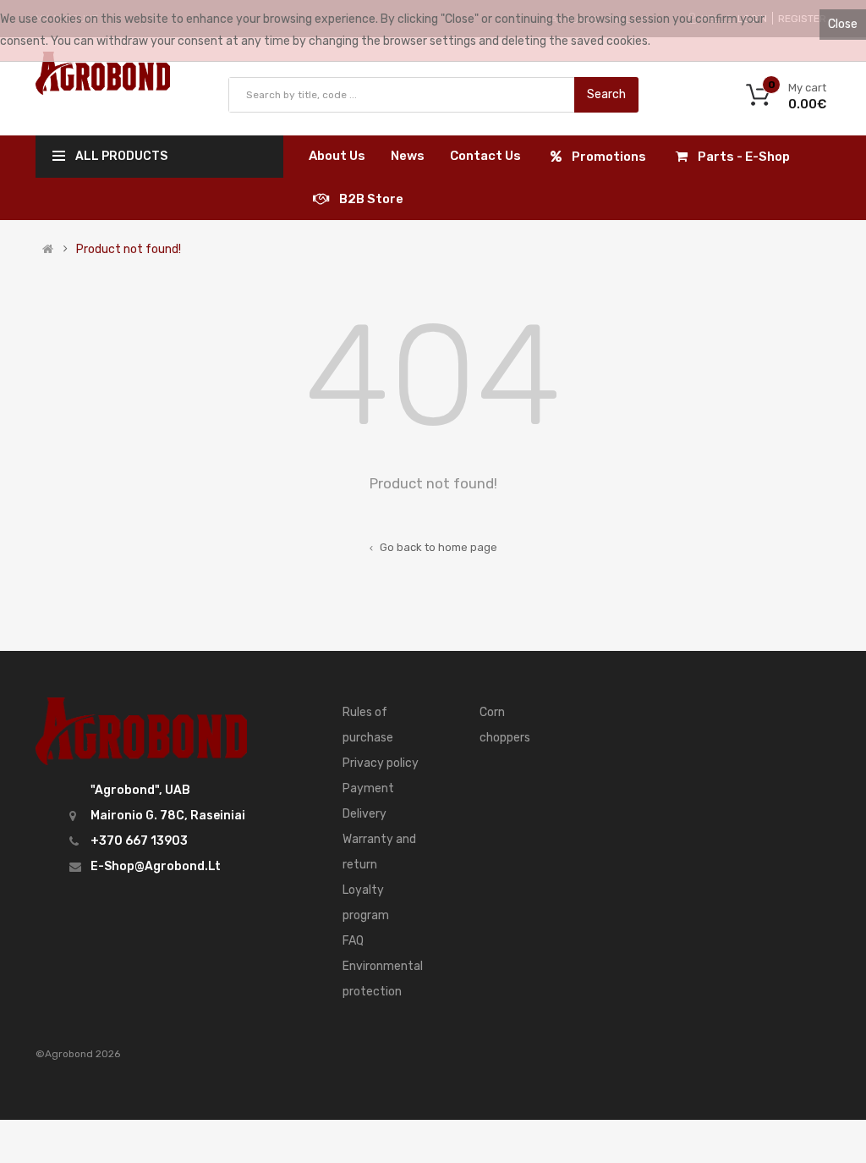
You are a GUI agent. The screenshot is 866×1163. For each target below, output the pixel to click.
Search (606, 94)
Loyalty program (366, 903)
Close (843, 24)
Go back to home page (437, 547)
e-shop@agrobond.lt (155, 866)
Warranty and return (379, 852)
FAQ (353, 941)
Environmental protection (383, 979)
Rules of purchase (368, 725)
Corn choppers (505, 725)
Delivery (364, 814)
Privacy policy (381, 763)
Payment (368, 788)
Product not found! (128, 250)
